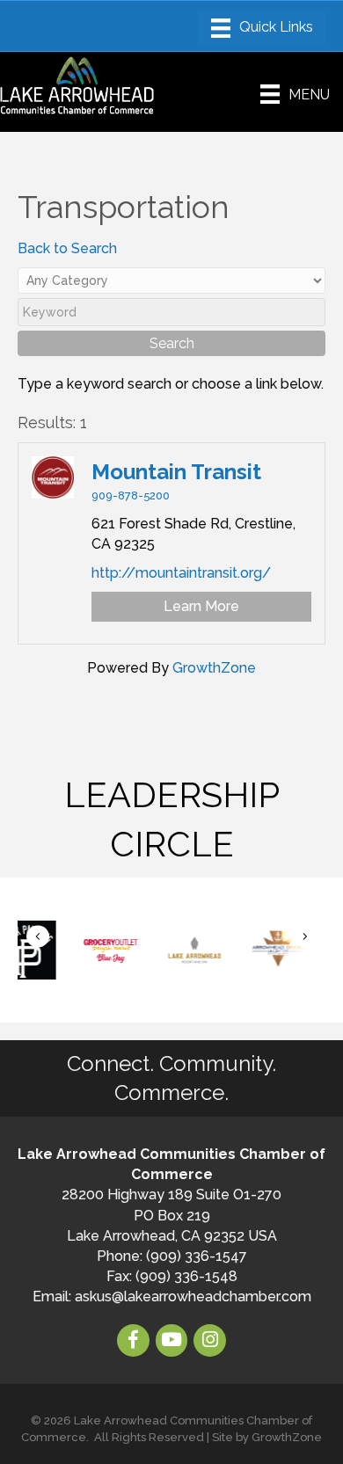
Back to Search (67, 248)
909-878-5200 (130, 495)
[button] (37, 937)
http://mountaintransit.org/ (181, 572)
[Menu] (262, 28)
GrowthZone (214, 667)
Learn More (201, 606)
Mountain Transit (176, 471)
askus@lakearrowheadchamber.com (193, 1296)
